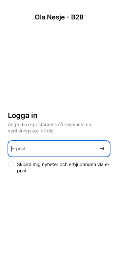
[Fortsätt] (102, 149)
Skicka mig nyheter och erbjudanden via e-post (63, 167)
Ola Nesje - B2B (59, 17)
